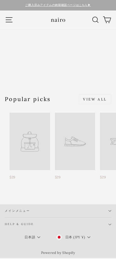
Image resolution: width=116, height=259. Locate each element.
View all (95, 99)
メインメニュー (17, 211)
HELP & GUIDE (19, 224)
